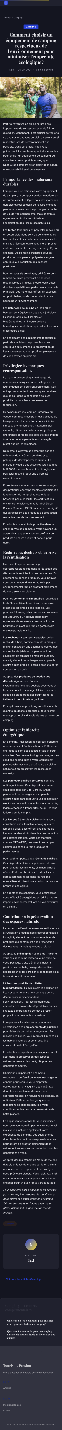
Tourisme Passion (17, 1365)
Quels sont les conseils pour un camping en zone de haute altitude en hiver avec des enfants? (31, 1335)
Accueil (7, 17)
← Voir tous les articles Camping (22, 1279)
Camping (18, 17)
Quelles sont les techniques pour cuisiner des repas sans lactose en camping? (30, 1322)
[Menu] (55, 2)
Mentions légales (12, 1404)
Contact (7, 1410)
